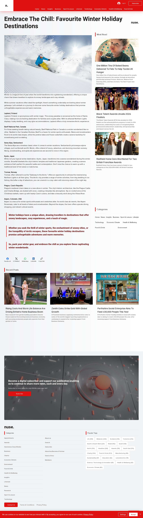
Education (108, 460)
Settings (123, 514)
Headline (103, 450)
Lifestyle (7, 484)
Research (7, 492)
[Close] (140, 514)
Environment (8, 466)
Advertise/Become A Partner (54, 453)
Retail (112, 446)
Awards (6, 444)
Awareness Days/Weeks (12, 449)
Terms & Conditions (27, 507)
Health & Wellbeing (10, 475)
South (123, 446)
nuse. (135, 22)
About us (48, 440)
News (6, 488)
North (91, 450)
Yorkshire (129, 441)
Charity (6, 458)
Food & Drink (8, 471)
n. (6, 5)
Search (47, 444)
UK (90, 441)
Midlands (102, 441)
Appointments (9, 440)
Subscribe (48, 449)
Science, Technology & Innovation (101, 465)
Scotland (115, 441)
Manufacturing (122, 455)
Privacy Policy (41, 507)
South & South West (96, 446)
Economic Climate (10, 462)
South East (129, 450)
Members (48, 462)
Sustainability (93, 460)
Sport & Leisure (9, 497)
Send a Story (49, 458)
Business (7, 453)
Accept (133, 514)
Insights (6, 479)
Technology (8, 501)
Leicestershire (123, 460)
